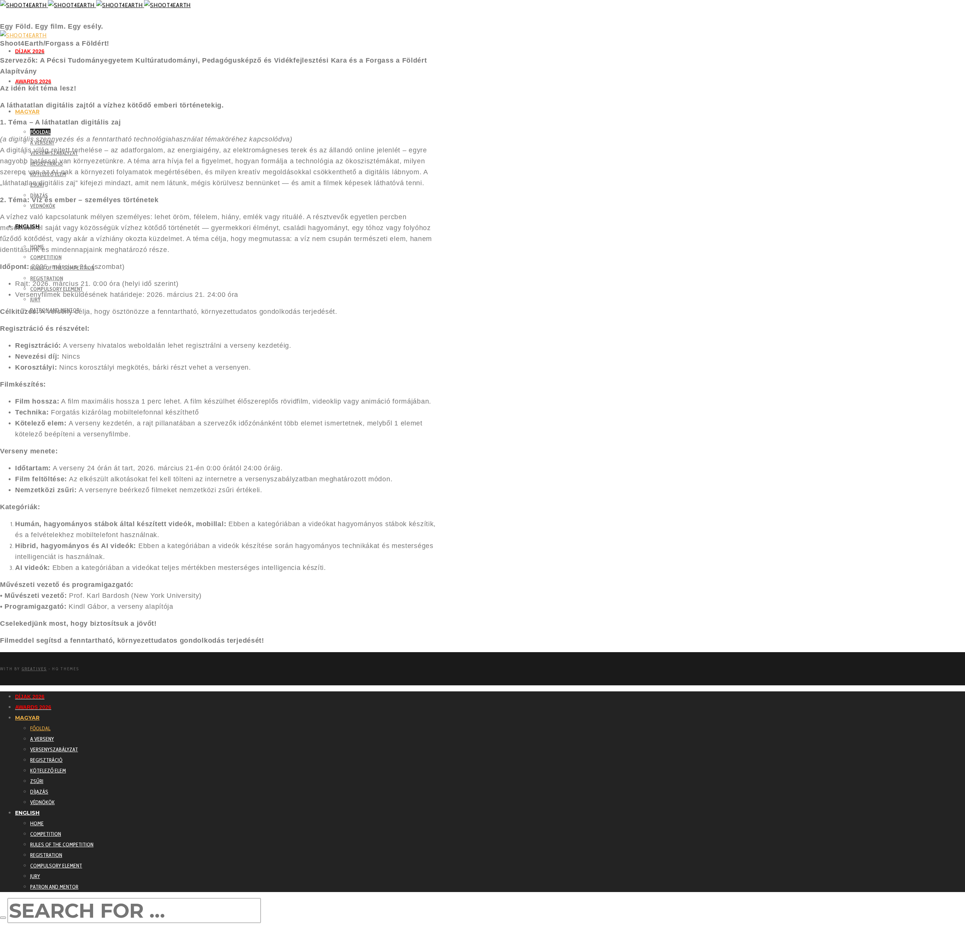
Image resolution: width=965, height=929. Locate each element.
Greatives (34, 668)
